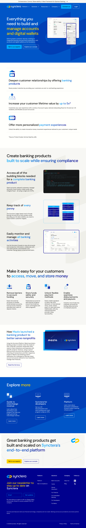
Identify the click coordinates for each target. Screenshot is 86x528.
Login (76, 6)
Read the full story (14, 365)
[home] (14, 6)
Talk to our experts (14, 47)
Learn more (12, 421)
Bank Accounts (55, 480)
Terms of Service (74, 523)
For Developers (55, 500)
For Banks (54, 503)
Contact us (66, 6)
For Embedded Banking (55, 496)
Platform (39, 480)
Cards (53, 484)
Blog (65, 483)
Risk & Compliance (42, 483)
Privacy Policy (30, 499)
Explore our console (31, 47)
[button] (26, 6)
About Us (66, 480)
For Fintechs (54, 492)
